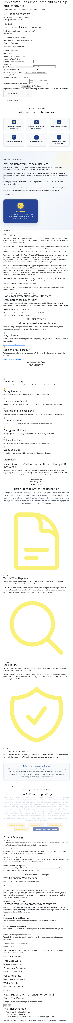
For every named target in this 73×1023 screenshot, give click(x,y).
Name (6, 51)
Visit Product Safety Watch (36, 362)
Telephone (7, 64)
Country (6, 62)
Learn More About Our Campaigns (36, 875)
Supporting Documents (11, 89)
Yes (5, 1006)
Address (7, 56)
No (9, 1006)
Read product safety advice (14, 345)
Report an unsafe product (13, 359)
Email (6, 53)
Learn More (9, 195)
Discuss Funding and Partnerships (17, 944)
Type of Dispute (9, 69)
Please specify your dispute (13, 72)
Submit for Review (11, 100)
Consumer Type (9, 59)
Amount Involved (10, 77)
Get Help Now (10, 24)
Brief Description (16, 83)
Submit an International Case (15, 38)
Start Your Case (10, 787)
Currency (7, 75)
